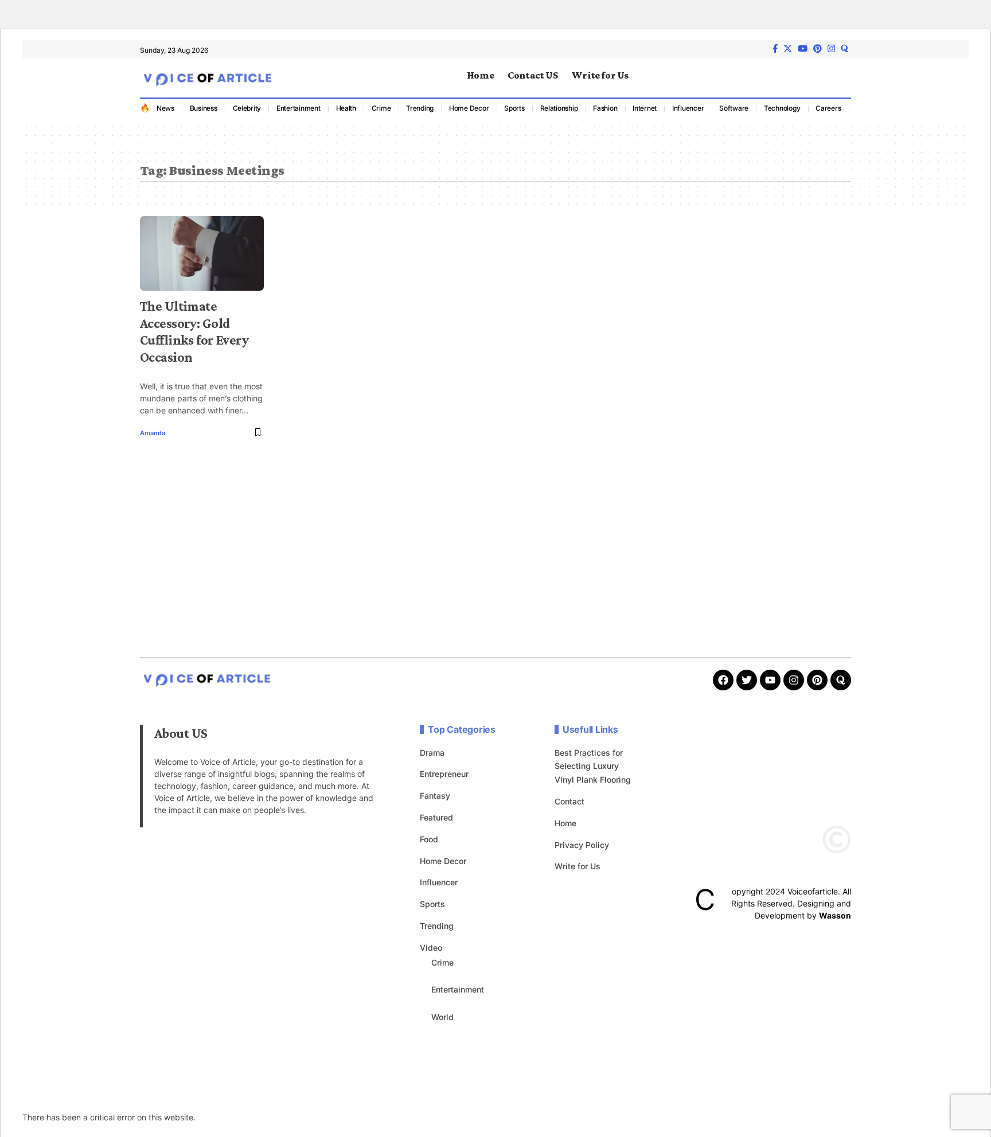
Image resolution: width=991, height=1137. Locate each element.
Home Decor (469, 108)
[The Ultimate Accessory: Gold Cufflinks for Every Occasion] (202, 253)
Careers (828, 108)
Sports (514, 108)
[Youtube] (770, 680)
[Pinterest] (817, 48)
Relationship (559, 108)
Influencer (688, 108)
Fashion (605, 108)
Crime (381, 108)
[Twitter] (788, 48)
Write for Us (577, 866)
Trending (420, 108)
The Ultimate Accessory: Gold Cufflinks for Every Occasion (194, 331)
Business (203, 108)
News (165, 108)
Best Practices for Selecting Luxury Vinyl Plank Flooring (593, 766)
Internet (645, 108)
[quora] (844, 48)
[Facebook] (775, 48)
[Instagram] (831, 48)
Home (565, 823)
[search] (842, 78)
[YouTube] (802, 48)
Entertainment (298, 108)
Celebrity (247, 108)
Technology (782, 108)
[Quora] (840, 680)
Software (733, 108)
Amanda (152, 433)
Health (346, 108)
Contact (569, 801)
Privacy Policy (582, 845)
